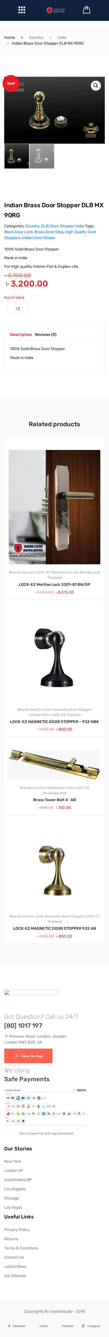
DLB (45, 226)
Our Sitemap (15, 1275)
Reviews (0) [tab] (45, 335)
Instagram (94, 1326)
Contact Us (14, 1257)
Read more (57, 962)
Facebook (19, 1326)
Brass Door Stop (49, 232)
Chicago (11, 1198)
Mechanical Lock (65, 572)
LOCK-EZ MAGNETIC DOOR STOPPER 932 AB (54, 928)
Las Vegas (13, 1207)
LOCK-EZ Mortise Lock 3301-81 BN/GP (54, 584)
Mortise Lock (90, 572)
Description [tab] (21, 335)
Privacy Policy (17, 1229)
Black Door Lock (18, 232)
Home (9, 37)
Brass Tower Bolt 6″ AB (54, 800)
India (62, 37)
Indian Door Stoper (38, 237)
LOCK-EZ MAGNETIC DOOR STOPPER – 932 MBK (54, 721)
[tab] (21, 336)
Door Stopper (62, 226)
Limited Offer (39, 715)
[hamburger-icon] (22, 11)
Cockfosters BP (18, 1179)
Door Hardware (56, 709)
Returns (11, 1239)
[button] (96, 86)
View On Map (31, 1056)
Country (36, 37)
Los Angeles (15, 1189)
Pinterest (68, 1326)
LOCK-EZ (43, 572)
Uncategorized (54, 793)
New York (12, 1161)
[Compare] (18, 308)
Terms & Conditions (21, 1248)
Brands (15, 572)
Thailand (55, 577)
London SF (13, 1170)
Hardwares (56, 788)
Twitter (43, 1326)
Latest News (15, 1266)
